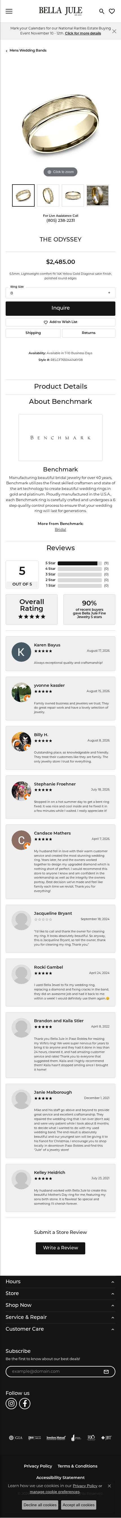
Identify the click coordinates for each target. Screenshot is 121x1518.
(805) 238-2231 (60, 221)
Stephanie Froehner (55, 784)
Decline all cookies (40, 1505)
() (106, 563)
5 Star (50, 563)
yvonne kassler (49, 686)
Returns (88, 333)
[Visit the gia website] (16, 1438)
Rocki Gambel (48, 968)
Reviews (60, 548)
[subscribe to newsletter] (106, 1372)
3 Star (50, 574)
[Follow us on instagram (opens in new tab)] (11, 1403)
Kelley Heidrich (49, 1173)
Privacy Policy (38, 1466)
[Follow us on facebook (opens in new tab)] (24, 1403)
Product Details (60, 387)
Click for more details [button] (83, 33)
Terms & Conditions (77, 1466)
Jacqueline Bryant (53, 914)
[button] (102, 11)
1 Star (50, 586)
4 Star (50, 569)
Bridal (60, 529)
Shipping (33, 333)
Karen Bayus (47, 645)
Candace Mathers (52, 833)
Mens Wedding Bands (28, 50)
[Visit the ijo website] (34, 1438)
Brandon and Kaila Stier (59, 1021)
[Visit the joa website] (76, 1438)
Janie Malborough (53, 1093)
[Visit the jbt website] (106, 1438)
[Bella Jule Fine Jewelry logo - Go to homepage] (60, 11)
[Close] (114, 30)
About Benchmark (60, 402)
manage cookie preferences (55, 1491)
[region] (60, 124)
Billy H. (41, 735)
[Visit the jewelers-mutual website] (56, 1438)
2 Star (50, 580)
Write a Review (60, 1248)
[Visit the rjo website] (91, 1438)
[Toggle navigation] (9, 11)
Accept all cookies (79, 1505)
